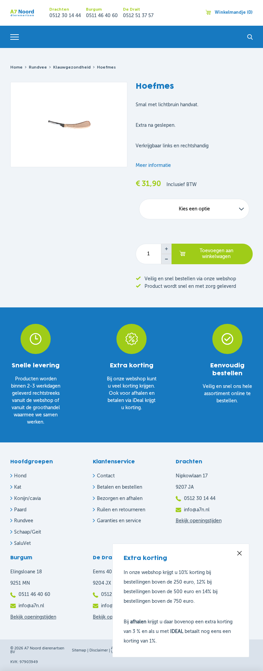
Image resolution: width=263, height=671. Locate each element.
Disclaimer (98, 650)
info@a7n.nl (197, 510)
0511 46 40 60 (102, 15)
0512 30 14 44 (65, 15)
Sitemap (79, 650)
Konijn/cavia (27, 498)
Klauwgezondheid (72, 67)
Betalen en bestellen (119, 487)
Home (16, 67)
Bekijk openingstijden (199, 520)
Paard (20, 510)
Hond (20, 476)
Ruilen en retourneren (121, 510)
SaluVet (22, 543)
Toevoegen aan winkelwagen (216, 253)
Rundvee (38, 67)
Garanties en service (119, 520)
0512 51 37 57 (138, 15)
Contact (106, 476)
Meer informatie (153, 165)
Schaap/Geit (27, 532)
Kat (17, 487)
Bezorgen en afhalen (119, 498)
